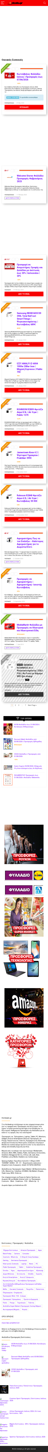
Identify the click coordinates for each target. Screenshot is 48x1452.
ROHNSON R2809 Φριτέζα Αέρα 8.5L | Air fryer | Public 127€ (30, 412)
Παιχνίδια (29, 1289)
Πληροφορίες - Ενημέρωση (12, 1293)
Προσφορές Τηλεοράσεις (12, 1299)
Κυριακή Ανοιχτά (9, 1281)
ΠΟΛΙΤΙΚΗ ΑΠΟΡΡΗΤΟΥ (11, 1323)
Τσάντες (31, 1303)
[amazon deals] (24, 1008)
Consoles (25, 1254)
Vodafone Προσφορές (34, 1267)
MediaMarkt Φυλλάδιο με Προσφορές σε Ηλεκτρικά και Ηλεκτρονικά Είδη (30, 628)
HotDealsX (8, 290)
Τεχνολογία (21, 1303)
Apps (40, 1250)
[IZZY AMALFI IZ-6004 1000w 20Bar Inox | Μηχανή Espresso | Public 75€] (10, 363)
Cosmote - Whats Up (10, 1257)
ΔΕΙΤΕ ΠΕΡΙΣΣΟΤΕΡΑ (12, 198)
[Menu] (2, 3)
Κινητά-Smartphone (10, 1277)
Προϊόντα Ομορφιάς (31, 1299)
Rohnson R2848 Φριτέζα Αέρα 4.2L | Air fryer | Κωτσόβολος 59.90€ (29, 498)
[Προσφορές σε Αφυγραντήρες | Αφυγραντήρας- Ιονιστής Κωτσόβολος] (10, 579)
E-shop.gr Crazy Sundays (29, 1257)
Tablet (21, 1267)
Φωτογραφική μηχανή (11, 1309)
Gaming (5, 1260)
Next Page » (32, 705)
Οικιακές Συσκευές (17, 1289)
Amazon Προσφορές (28, 1250)
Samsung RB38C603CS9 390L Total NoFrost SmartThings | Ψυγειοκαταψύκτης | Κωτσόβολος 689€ (29, 319)
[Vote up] (17, 68)
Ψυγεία (24, 1309)
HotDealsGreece (9, 103)
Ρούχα (12, 1303)
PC (37, 1264)
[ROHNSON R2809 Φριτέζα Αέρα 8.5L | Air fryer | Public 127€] (10, 409)
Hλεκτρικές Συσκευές (11, 1264)
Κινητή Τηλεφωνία (27, 1277)
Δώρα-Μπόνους (8, 1274)
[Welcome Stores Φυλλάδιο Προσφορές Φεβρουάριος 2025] (10, 175)
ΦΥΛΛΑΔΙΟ (24, 107)
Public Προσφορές (9, 1267)
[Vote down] (13, 68)
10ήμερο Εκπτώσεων (10, 1250)
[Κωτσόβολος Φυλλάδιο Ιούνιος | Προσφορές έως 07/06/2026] (10, 74)
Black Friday (7, 1254)
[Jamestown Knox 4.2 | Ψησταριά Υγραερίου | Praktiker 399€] (10, 452)
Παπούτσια (40, 1289)
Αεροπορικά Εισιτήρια (25, 1270)
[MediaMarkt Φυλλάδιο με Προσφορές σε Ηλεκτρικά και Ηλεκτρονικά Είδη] (10, 624)
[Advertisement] (24, 31)
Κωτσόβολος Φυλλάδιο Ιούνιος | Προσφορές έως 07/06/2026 (30, 77)
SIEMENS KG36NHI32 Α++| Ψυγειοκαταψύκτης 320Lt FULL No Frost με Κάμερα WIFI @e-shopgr (30, 671)
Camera (17, 1254)
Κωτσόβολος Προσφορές (27, 1281)
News (31, 1264)
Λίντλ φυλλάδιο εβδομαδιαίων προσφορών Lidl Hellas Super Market (22, 1285)
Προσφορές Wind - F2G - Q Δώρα (14, 1296)
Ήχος (13, 1270)
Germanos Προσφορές (19, 1260)
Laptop (23, 1264)
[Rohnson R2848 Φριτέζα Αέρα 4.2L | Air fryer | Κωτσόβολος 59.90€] (10, 495)
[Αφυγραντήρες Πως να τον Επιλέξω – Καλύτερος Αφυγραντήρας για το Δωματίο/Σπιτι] (10, 538)
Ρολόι (5, 1303)
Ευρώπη (39, 1274)
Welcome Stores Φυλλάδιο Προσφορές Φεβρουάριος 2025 (30, 178)
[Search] (44, 3)
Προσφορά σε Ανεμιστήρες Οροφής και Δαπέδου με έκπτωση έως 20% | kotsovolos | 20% (30, 270)
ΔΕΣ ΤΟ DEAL (24, 294)
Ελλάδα (30, 1274)
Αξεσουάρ (39, 1270)
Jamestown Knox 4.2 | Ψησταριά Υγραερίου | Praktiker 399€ (28, 455)
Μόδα (5, 1289)
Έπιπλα (5, 1270)
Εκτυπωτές (21, 1274)
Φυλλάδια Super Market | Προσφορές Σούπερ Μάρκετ (22, 1306)
